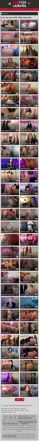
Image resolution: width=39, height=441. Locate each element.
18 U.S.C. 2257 (8, 416)
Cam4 (10, 423)
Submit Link (12, 418)
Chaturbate (22, 421)
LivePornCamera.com (25, 418)
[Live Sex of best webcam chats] (19, 7)
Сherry (15, 423)
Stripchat (30, 421)
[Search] (2, 13)
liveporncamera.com (9, 436)
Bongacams (24, 423)
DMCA (15, 416)
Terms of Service (23, 416)
